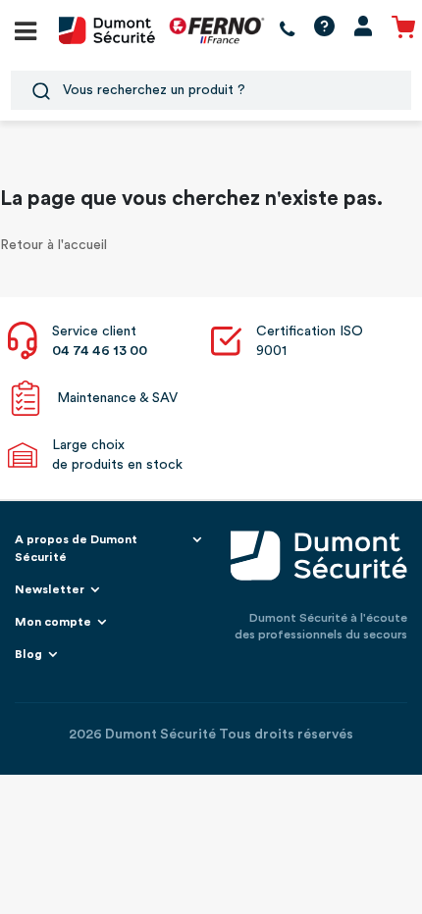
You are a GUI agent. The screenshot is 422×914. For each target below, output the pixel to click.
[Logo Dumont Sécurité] (107, 29)
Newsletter (49, 589)
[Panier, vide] (403, 30)
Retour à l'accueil (53, 245)
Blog (28, 654)
